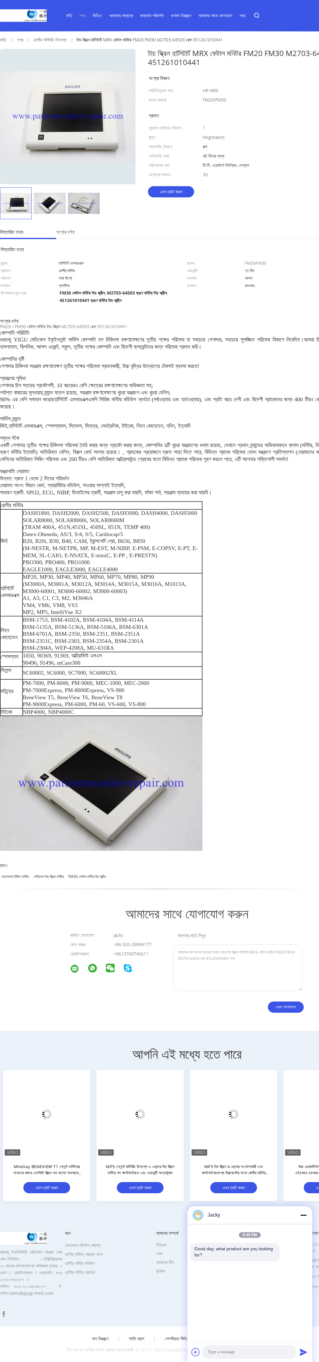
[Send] (303, 1352)
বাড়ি (69, 15)
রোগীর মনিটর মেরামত (80, 1272)
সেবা (159, 1253)
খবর (242, 15)
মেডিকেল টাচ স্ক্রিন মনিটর (48, 876)
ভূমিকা (160, 1271)
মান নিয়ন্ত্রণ (100, 1338)
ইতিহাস (161, 1245)
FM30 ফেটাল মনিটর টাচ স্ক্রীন (87, 876)
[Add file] (195, 1352)
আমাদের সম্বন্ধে (121, 15)
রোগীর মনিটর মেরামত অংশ (83, 1254)
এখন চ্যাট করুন (171, 192)
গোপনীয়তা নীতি (176, 1338)
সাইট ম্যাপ (136, 1338)
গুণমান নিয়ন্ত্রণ (181, 15)
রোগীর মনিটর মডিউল (80, 1263)
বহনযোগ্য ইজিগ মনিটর (15, 876)
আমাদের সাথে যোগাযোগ (215, 15)
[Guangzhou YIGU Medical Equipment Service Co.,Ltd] (78, 970)
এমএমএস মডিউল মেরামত (83, 1245)
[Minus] (303, 1215)
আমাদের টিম (165, 1262)
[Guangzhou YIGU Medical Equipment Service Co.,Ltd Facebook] (3, 1314)
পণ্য (82, 15)
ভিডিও (97, 15)
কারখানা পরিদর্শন (152, 15)
